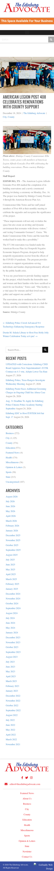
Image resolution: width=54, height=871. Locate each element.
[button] (27, 32)
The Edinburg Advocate (34, 113)
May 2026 (10, 511)
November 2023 (13, 642)
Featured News (13, 452)
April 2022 (11, 734)
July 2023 (10, 661)
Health (9, 457)
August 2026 (12, 496)
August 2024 (12, 613)
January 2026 (12, 530)
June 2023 (10, 666)
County (11, 116)
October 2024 (12, 603)
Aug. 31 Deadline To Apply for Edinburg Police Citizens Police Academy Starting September (24, 404)
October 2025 (12, 545)
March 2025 (11, 579)
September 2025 (13, 549)
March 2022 (11, 739)
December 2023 (13, 637)
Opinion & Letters (14, 467)
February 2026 (12, 525)
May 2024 (10, 627)
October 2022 (12, 705)
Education (10, 447)
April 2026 (11, 515)
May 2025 (10, 569)
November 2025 (13, 540)
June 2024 (10, 622)
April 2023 (11, 676)
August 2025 (12, 554)
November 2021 (13, 744)
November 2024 (13, 598)
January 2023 (12, 690)
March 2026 (11, 520)
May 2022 (10, 729)
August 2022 (12, 715)
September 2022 (13, 710)
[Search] (51, 39)
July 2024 (10, 617)
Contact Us (27, 856)
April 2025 (11, 574)
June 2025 (10, 564)
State (8, 476)
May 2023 (10, 671)
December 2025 (13, 535)
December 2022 (13, 695)
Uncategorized (12, 481)
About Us (27, 798)
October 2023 (12, 647)
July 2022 (10, 719)
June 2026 (10, 506)
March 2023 (11, 681)
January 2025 (12, 588)
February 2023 (12, 685)
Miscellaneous (12, 462)
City (5, 116)
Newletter (27, 851)
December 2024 (13, 593)
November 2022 (13, 700)
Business (10, 433)
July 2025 (10, 559)
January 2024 (12, 632)
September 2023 (13, 651)
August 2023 (12, 656)
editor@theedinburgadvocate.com (25, 784)
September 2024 (13, 608)
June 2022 (10, 724)
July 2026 (10, 501)
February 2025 (12, 583)
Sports (9, 472)
